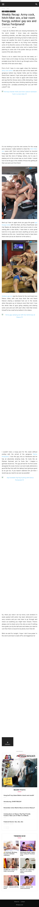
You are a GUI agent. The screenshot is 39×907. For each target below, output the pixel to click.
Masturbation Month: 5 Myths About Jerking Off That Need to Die (27, 854)
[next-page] (8, 828)
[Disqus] (19, 667)
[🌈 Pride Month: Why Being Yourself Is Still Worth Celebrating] (11, 846)
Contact (23, 901)
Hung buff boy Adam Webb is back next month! (19, 795)
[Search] (36, 4)
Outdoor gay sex (7, 296)
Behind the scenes (8, 823)
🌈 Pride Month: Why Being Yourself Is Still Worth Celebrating (10, 854)
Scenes (7, 11)
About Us (16, 901)
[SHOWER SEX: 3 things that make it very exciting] (11, 863)
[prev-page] (5, 828)
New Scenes (12, 11)
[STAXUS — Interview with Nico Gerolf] (11, 880)
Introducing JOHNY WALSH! (12, 801)
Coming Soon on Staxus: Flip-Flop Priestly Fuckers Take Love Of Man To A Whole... (17, 814)
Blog (8, 8)
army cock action (7, 70)
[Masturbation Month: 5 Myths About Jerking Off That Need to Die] (27, 846)
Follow (8, 738)
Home (3, 8)
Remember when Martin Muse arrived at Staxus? (19, 808)
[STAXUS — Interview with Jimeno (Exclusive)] (27, 880)
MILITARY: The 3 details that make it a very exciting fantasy (27, 871)
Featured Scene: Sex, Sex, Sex (13, 822)
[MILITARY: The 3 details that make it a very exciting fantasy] (27, 863)
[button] (3, 4)
